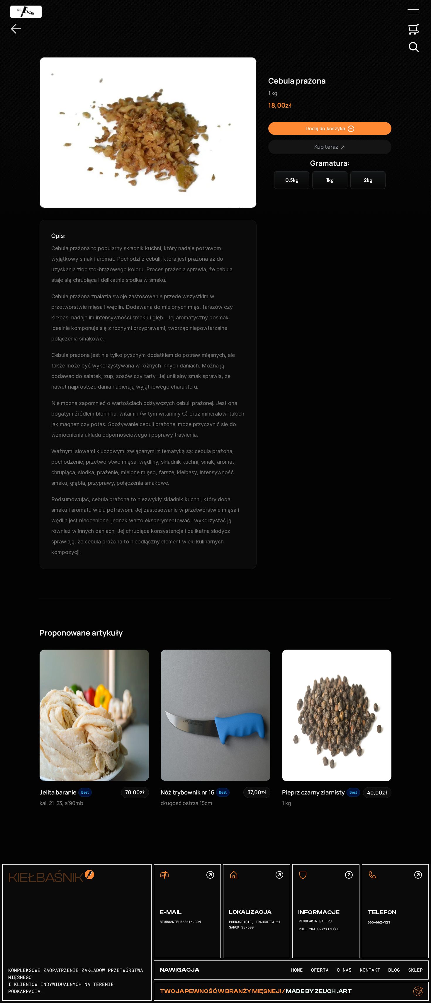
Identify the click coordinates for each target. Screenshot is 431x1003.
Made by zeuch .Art (318, 991)
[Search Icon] (414, 47)
